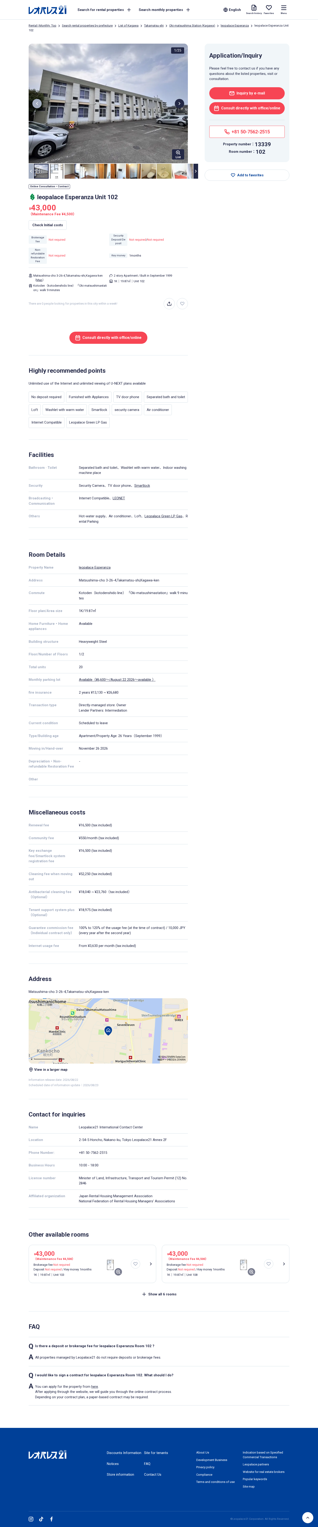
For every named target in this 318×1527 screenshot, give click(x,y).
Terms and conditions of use (215, 1482)
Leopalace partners (256, 1464)
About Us (202, 1452)
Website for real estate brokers (263, 1472)
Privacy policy (205, 1467)
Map (39, 280)
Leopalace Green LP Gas (163, 516)
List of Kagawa (128, 25)
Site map (249, 1486)
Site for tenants (156, 1453)
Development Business (211, 1460)
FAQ (147, 1464)
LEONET (119, 498)
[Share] (169, 303)
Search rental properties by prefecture (87, 25)
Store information (120, 1474)
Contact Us (152, 1474)
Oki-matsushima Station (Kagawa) (192, 25)
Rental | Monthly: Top (42, 25)
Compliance (204, 1474)
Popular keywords (255, 1479)
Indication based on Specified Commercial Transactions (263, 1455)
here (94, 1386)
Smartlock (142, 485)
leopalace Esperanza (235, 25)
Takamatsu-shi (154, 25)
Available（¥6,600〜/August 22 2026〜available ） (117, 680)
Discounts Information (124, 1453)
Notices (113, 1464)
